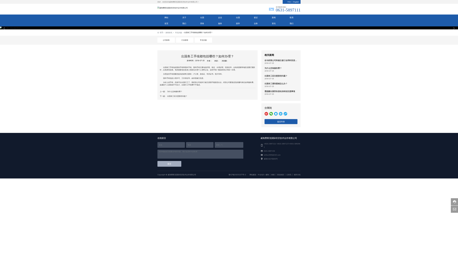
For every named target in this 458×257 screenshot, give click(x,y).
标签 (273, 175)
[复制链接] (285, 114)
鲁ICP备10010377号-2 (237, 175)
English (296, 2)
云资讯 (288, 175)
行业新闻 (184, 40)
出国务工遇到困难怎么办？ (276, 84)
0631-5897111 (288, 10)
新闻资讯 (169, 33)
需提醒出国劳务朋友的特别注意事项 (280, 91)
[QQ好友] (276, 114)
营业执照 (280, 175)
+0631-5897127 (283, 144)
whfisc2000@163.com (272, 155)
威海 (267, 175)
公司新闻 (166, 40)
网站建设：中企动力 (257, 175)
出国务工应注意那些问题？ (177, 96)
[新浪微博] (266, 114)
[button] (228, 26)
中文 (289, 2)
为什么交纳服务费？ (174, 91)
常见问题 (178, 33)
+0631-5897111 (270, 144)
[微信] (271, 114)
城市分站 (297, 175)
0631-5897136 (269, 151)
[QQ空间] (280, 114)
